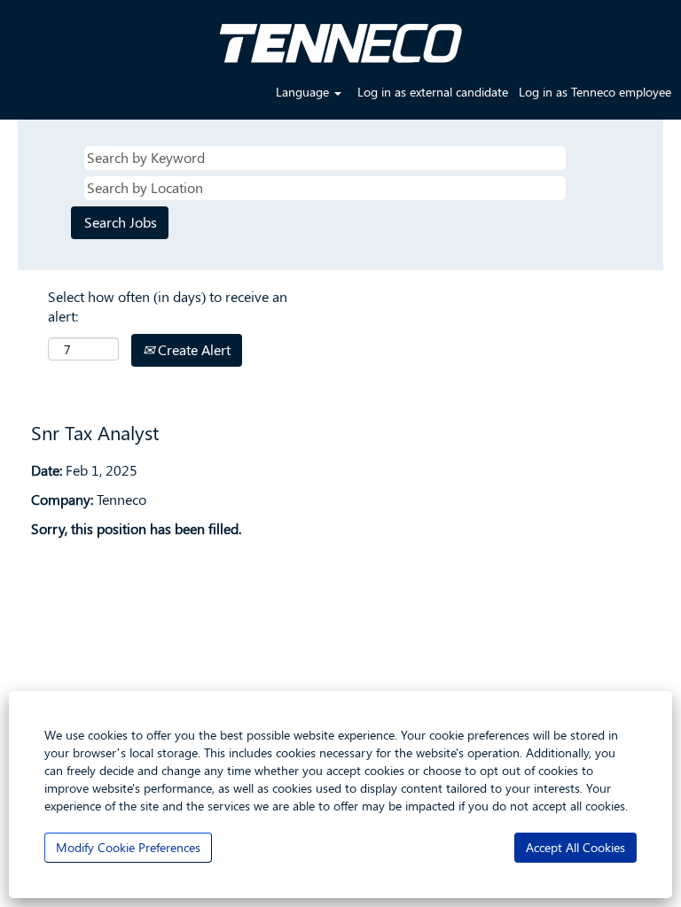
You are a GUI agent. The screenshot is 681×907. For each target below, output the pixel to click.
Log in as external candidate (432, 91)
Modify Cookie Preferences (128, 847)
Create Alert (192, 349)
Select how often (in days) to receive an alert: (167, 306)
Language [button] (304, 91)
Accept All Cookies (575, 847)
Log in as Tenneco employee (595, 91)
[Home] (340, 36)
